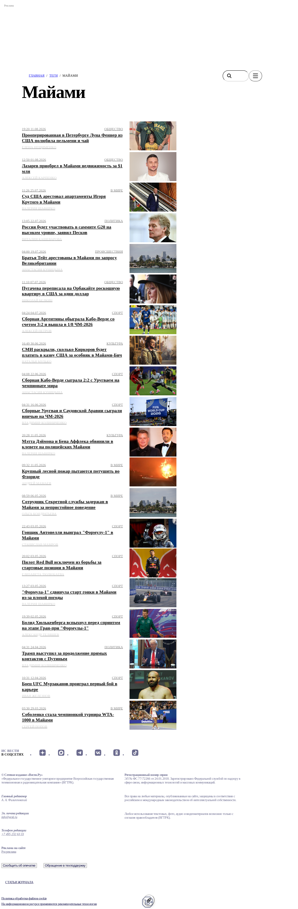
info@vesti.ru (9, 817)
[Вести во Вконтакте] (98, 752)
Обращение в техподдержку (65, 865)
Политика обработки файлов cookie (24, 898)
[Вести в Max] (61, 752)
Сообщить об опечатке (19, 865)
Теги (53, 75)
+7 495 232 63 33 (12, 834)
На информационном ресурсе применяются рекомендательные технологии (49, 904)
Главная (36, 75)
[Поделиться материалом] (149, 900)
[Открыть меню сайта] (255, 75)
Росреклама (8, 851)
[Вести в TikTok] (135, 752)
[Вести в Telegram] (79, 752)
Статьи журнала (19, 882)
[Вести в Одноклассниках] (116, 752)
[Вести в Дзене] (42, 752)
